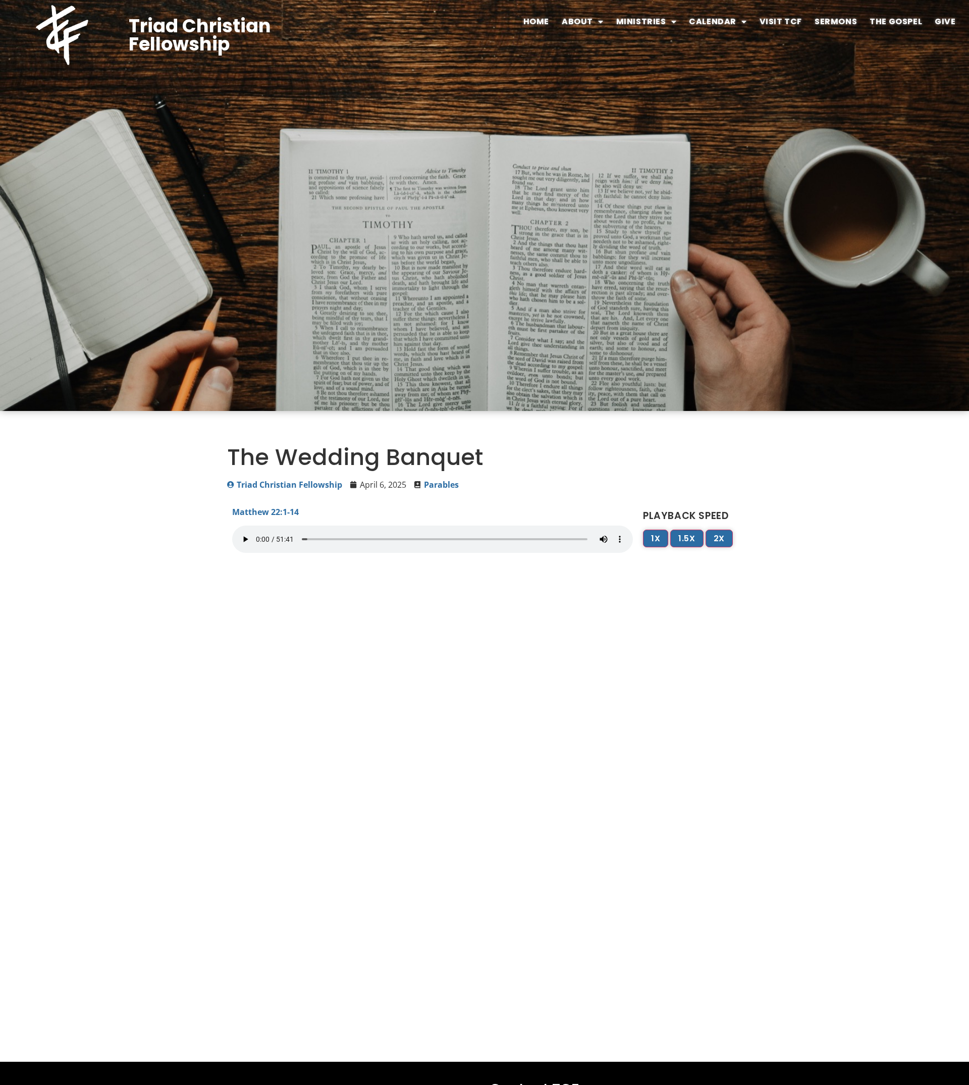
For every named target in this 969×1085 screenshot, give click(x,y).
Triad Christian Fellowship (200, 35)
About (577, 21)
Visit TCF (781, 21)
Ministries (641, 21)
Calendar (712, 21)
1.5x (686, 538)
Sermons (836, 21)
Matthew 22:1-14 (265, 512)
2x (719, 538)
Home (536, 21)
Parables (441, 484)
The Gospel (896, 21)
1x (655, 538)
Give (945, 21)
